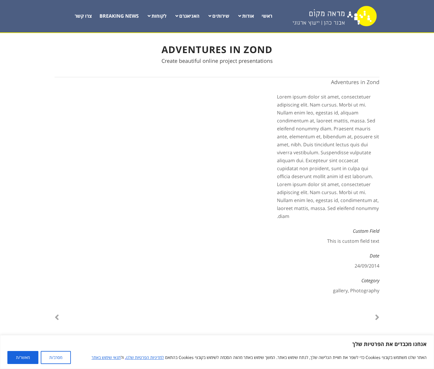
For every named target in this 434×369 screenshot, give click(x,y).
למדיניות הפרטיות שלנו (145, 357)
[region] (217, 352)
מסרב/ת (55, 357)
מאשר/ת (23, 357)
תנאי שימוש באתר (106, 357)
